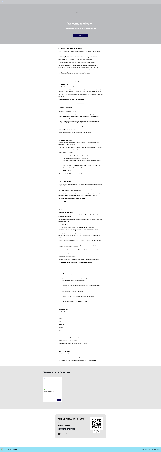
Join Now (150, 2)
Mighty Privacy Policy (156, 449)
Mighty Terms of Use (146, 449)
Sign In (157, 2)
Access (59, 400)
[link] (52, 389)
